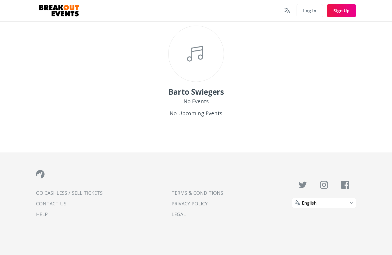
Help (42, 214)
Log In (309, 11)
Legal (178, 214)
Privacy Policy (189, 203)
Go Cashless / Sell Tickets (69, 193)
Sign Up (341, 11)
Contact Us (51, 203)
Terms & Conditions (197, 193)
